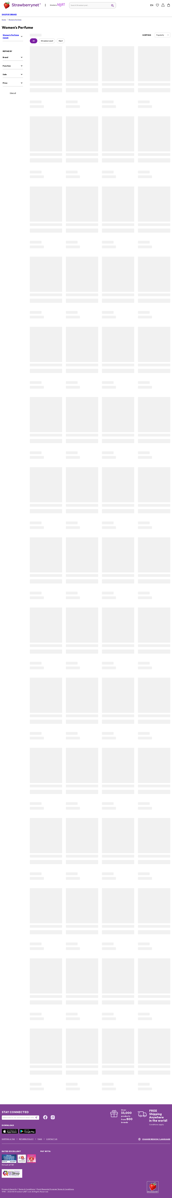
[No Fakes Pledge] (31, 1161)
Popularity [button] (160, 35)
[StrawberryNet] (21, 5)
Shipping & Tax (8, 1139)
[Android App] (28, 1133)
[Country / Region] (151, 5)
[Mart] (57, 6)
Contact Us (51, 1139)
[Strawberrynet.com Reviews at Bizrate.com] (9, 1162)
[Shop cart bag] (168, 5)
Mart (61, 41)
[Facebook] (45, 1118)
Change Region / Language (156, 1139)
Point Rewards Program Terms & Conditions (55, 1189)
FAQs (40, 1139)
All (34, 41)
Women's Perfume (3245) (11, 36)
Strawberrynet (47, 41)
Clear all (13, 93)
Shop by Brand (9, 14)
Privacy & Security (9, 1189)
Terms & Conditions (27, 1189)
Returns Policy (26, 1139)
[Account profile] (163, 5)
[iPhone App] (10, 1133)
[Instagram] (52, 1118)
